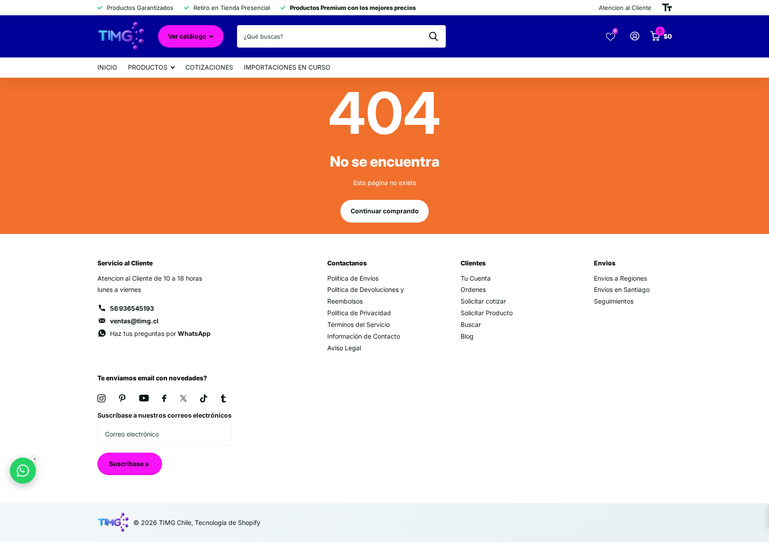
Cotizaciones (209, 67)
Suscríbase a (129, 463)
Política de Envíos (352, 278)
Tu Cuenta (476, 278)
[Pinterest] (122, 398)
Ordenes (473, 289)
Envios (604, 263)
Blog (467, 336)
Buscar (471, 324)
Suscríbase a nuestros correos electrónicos (164, 415)
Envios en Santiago (622, 289)
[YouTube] (144, 398)
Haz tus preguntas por (160, 333)
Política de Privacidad (359, 313)
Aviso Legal (344, 348)
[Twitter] (183, 398)
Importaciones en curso (287, 67)
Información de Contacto (363, 336)
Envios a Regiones (620, 278)
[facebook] (164, 398)
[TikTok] (203, 398)
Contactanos (347, 263)
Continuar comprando (385, 211)
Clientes (473, 263)
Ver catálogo (188, 36)
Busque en (433, 36)
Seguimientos (613, 301)
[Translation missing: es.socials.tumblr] (223, 398)
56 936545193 (132, 308)
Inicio (107, 67)
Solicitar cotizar (483, 301)
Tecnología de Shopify (227, 522)
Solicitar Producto (487, 313)
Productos (147, 67)
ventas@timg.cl (134, 321)
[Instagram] (101, 398)
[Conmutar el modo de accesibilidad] (667, 7)
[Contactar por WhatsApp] (23, 471)
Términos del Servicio (358, 324)
